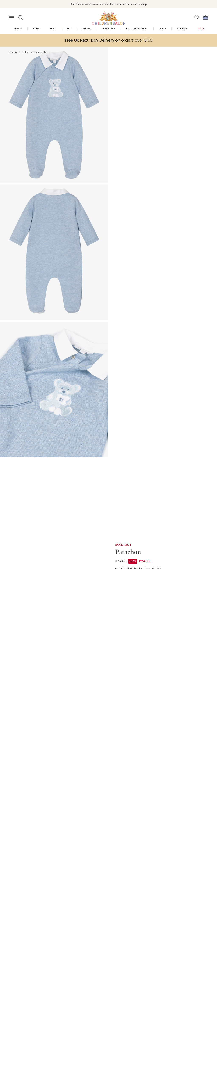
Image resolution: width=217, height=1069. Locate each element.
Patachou (128, 551)
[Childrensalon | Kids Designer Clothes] (108, 16)
